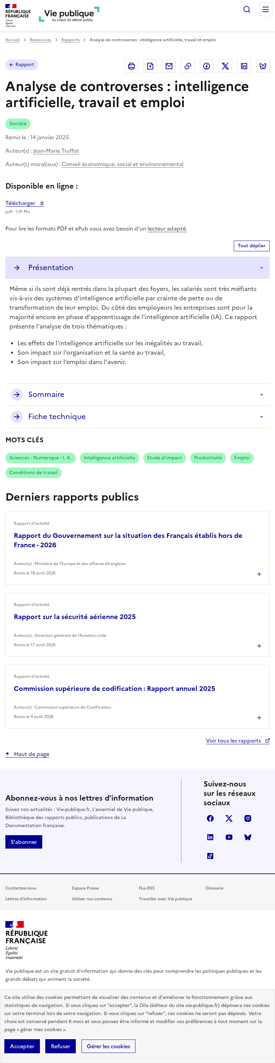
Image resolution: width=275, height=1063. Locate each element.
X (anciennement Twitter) (229, 818)
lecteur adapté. (167, 228)
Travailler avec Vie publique (165, 899)
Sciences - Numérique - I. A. (40, 457)
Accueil (12, 40)
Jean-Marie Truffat (56, 151)
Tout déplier (252, 245)
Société (17, 123)
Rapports (70, 40)
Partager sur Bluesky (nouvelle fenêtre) (263, 66)
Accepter (22, 1046)
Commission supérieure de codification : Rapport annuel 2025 (114, 689)
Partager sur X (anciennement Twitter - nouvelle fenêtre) (225, 66)
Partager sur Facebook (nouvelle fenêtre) (206, 66)
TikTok (210, 856)
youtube (229, 837)
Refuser (60, 1046)
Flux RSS (147, 888)
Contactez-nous (20, 888)
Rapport (24, 64)
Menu (265, 9)
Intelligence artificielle (109, 457)
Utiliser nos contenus (92, 899)
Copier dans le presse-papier (188, 66)
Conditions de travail (33, 472)
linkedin (210, 837)
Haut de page (31, 754)
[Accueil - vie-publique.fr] (69, 15)
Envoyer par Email (169, 66)
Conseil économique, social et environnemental (122, 164)
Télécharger (24, 203)
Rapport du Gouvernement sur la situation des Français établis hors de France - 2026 (128, 540)
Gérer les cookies (108, 1046)
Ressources (40, 40)
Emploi (242, 457)
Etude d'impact (164, 457)
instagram (248, 818)
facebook (210, 818)
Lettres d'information (26, 899)
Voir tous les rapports (234, 741)
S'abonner (24, 842)
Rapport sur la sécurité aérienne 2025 (75, 617)
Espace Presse (85, 888)
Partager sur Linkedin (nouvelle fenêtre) (244, 66)
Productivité (208, 457)
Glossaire (214, 888)
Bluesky (248, 837)
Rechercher (247, 9)
